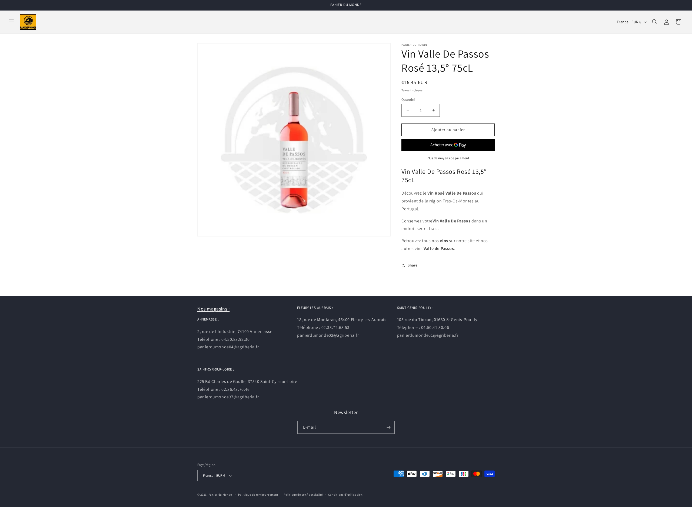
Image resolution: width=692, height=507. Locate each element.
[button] (11, 22)
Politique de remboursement (258, 494)
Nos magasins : (213, 309)
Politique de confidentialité (303, 494)
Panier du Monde (220, 494)
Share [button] (413, 265)
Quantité (408, 99)
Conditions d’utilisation (345, 494)
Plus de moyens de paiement (448, 158)
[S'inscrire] (388, 427)
